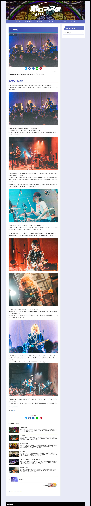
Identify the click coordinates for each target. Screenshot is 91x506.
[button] (82, 32)
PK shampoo (33, 74)
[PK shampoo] (33, 68)
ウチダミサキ (15, 406)
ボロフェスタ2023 (13, 74)
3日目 (19, 74)
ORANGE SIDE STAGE (25, 74)
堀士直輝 (13, 410)
